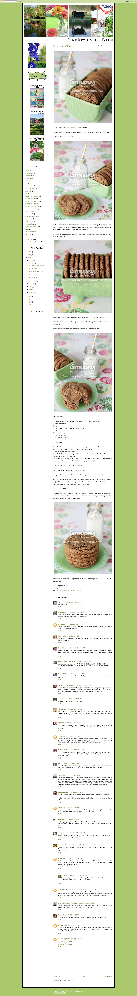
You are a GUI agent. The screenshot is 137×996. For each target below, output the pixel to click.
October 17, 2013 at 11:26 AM (74, 792)
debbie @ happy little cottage (67, 661)
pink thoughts (33, 268)
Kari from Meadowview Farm (67, 845)
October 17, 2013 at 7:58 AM (71, 736)
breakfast (28, 170)
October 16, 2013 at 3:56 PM (75, 612)
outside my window (31, 216)
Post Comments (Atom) (68, 980)
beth (59, 819)
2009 (29, 305)
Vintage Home (62, 833)
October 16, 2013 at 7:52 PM (82, 685)
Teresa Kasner (62, 648)
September (32, 281)
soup (26, 237)
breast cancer (29, 173)
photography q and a (31, 226)
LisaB (60, 736)
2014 (29, 255)
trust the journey (33, 277)
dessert (59, 590)
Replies (62, 872)
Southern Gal (62, 612)
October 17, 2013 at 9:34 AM (75, 750)
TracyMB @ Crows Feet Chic (67, 903)
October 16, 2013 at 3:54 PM (72, 602)
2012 (29, 296)
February (32, 292)
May (30, 289)
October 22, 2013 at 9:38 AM (78, 875)
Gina (59, 775)
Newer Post (56, 976)
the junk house (29, 239)
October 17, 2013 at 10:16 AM (70, 763)
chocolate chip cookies (85, 225)
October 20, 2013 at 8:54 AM (86, 845)
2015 (29, 252)
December (32, 260)
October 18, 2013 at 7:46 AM (70, 819)
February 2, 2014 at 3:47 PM (70, 925)
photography (29, 224)
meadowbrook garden (31, 201)
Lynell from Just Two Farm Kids (68, 889)
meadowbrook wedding (32, 206)
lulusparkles (62, 858)
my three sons (78, 590)
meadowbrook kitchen (68, 590)
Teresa (65, 875)
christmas (28, 176)
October (31, 263)
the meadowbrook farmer (32, 242)
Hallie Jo (60, 602)
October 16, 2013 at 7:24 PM (75, 673)
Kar (59, 763)
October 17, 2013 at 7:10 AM (75, 722)
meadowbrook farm (31, 198)
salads (27, 229)
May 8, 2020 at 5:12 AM (80, 939)
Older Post (108, 976)
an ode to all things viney (36, 265)
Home (83, 976)
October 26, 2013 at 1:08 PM (86, 903)
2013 (29, 257)
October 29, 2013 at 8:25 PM (71, 915)
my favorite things (30, 209)
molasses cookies (34, 274)
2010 (29, 302)
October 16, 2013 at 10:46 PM (73, 699)
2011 (29, 299)
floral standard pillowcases (65, 944)
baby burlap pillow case (65, 943)
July (30, 287)
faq (26, 183)
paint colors (28, 219)
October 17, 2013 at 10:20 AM (71, 775)
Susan (60, 624)
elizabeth (60, 699)
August (31, 284)
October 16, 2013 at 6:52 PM (85, 661)
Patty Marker (62, 673)
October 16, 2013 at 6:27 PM (76, 648)
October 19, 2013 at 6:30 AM (76, 833)
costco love (28, 178)
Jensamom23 (62, 722)
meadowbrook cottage (31, 196)
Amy (59, 636)
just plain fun (29, 186)
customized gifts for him (65, 939)
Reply (59, 607)
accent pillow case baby (65, 941)
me (26, 193)
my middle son (71, 127)
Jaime (60, 807)
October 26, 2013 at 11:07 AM (88, 889)
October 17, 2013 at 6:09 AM (75, 709)
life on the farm (29, 188)
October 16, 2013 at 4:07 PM (70, 624)
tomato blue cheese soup (36, 271)
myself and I (29, 214)
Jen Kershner (62, 709)
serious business (30, 231)
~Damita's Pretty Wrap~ (65, 685)
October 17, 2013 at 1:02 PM (70, 807)
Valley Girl (61, 792)
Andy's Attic (62, 750)
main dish (28, 191)
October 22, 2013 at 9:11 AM (74, 858)
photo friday (29, 221)
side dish (28, 234)
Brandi (60, 915)
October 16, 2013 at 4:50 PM (70, 636)
